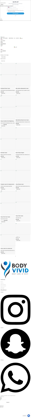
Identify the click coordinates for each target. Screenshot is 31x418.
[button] (28, 415)
